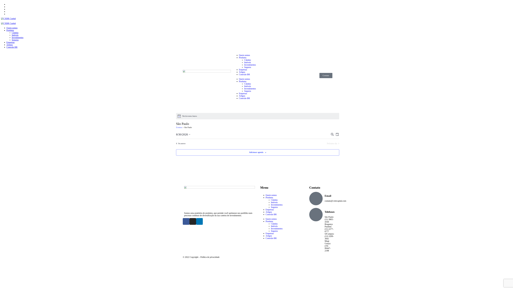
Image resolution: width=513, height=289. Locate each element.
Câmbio (247, 60)
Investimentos (250, 65)
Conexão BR (244, 74)
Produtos (242, 57)
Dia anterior (182, 143)
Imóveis (247, 62)
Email (328, 195)
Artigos (242, 72)
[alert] (257, 116)
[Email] (316, 198)
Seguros (247, 67)
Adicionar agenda (256, 152)
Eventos (179, 127)
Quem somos (244, 55)
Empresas (243, 70)
